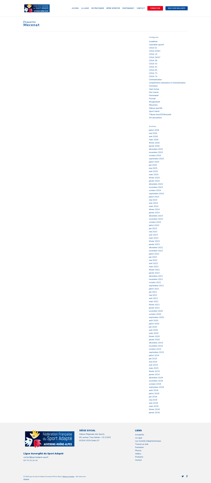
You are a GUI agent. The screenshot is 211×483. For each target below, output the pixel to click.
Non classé (153, 92)
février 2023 (154, 241)
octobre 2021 (155, 282)
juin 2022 (153, 257)
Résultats (153, 105)
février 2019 (154, 371)
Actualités (139, 435)
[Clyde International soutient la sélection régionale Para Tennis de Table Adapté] (43, 167)
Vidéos (138, 454)
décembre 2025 (156, 149)
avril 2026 (153, 136)
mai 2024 (153, 200)
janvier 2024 (154, 213)
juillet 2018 (154, 393)
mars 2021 (153, 301)
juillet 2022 (154, 254)
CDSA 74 (153, 76)
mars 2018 (153, 406)
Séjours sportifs (155, 108)
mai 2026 (153, 133)
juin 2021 (153, 292)
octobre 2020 (155, 314)
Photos (138, 450)
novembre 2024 (156, 187)
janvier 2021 (154, 308)
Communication (155, 79)
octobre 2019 (155, 349)
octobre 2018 (155, 384)
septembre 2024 (156, 193)
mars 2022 (153, 266)
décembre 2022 (156, 247)
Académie (153, 41)
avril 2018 (153, 403)
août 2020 (153, 320)
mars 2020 (153, 333)
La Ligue (138, 438)
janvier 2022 (154, 273)
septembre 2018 (156, 387)
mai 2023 (153, 232)
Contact (138, 460)
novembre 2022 (156, 251)
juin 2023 (153, 228)
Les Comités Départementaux (148, 441)
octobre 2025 (155, 155)
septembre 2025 (156, 159)
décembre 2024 (156, 184)
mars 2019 (153, 368)
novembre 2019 (156, 346)
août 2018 (153, 390)
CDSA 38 (153, 60)
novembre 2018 (156, 381)
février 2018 (154, 409)
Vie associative (155, 118)
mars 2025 (153, 174)
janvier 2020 (154, 339)
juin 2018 (153, 397)
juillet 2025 (154, 162)
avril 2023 (153, 235)
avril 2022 (153, 263)
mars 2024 (153, 206)
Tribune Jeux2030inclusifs (160, 114)
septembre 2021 (156, 286)
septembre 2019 (156, 352)
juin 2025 (153, 165)
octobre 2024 (155, 190)
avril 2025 (153, 171)
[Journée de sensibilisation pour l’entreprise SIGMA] (43, 60)
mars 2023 (153, 238)
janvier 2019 (154, 374)
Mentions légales (68, 477)
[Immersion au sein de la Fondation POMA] (43, 131)
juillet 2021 (154, 289)
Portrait (152, 99)
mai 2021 (153, 295)
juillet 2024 (154, 197)
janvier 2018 (154, 412)
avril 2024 (153, 203)
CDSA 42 (153, 64)
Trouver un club (141, 444)
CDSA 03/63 (154, 51)
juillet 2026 (154, 130)
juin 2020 (153, 327)
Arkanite (26, 479)
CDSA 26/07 (154, 57)
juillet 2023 (154, 225)
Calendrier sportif (156, 45)
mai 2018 (153, 400)
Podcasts (139, 457)
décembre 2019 (156, 343)
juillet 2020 (154, 324)
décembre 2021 (156, 276)
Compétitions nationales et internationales (167, 83)
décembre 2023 (156, 216)
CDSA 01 (153, 48)
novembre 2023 (156, 219)
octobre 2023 (155, 222)
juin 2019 (153, 359)
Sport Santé (154, 111)
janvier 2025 (154, 181)
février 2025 (154, 178)
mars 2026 (153, 140)
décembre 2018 (156, 378)
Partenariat (154, 95)
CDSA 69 (153, 70)
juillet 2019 (154, 355)
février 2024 (154, 209)
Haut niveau (154, 89)
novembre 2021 (156, 279)
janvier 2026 (154, 146)
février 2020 (154, 336)
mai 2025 (153, 168)
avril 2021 (153, 298)
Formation (153, 86)
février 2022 (154, 270)
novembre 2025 (156, 152)
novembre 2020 (156, 311)
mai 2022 (153, 260)
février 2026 (154, 143)
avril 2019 (153, 365)
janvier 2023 (154, 244)
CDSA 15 (153, 54)
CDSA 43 (153, 67)
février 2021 (154, 305)
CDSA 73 (153, 73)
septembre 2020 (156, 317)
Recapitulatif (154, 102)
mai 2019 (153, 362)
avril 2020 (153, 330)
